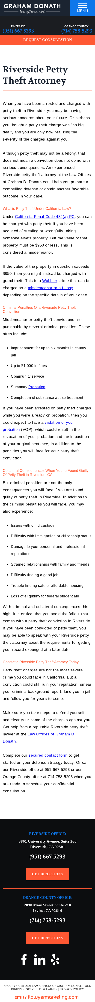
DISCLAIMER (48, 989)
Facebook (24, 961)
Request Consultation (47, 40)
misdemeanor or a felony (50, 288)
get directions (47, 874)
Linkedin (40, 961)
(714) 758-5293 (76, 31)
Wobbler (49, 281)
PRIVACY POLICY (72, 989)
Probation (36, 387)
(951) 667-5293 (18, 31)
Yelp (55, 961)
